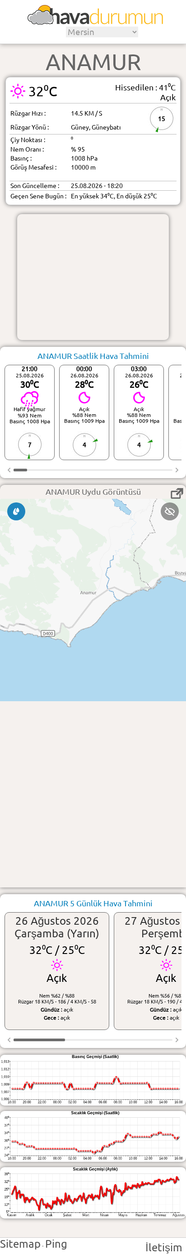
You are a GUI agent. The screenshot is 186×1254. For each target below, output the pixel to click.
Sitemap (20, 1244)
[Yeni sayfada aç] (177, 493)
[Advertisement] (93, 277)
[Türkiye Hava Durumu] (95, 21)
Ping (56, 1244)
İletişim (163, 1247)
